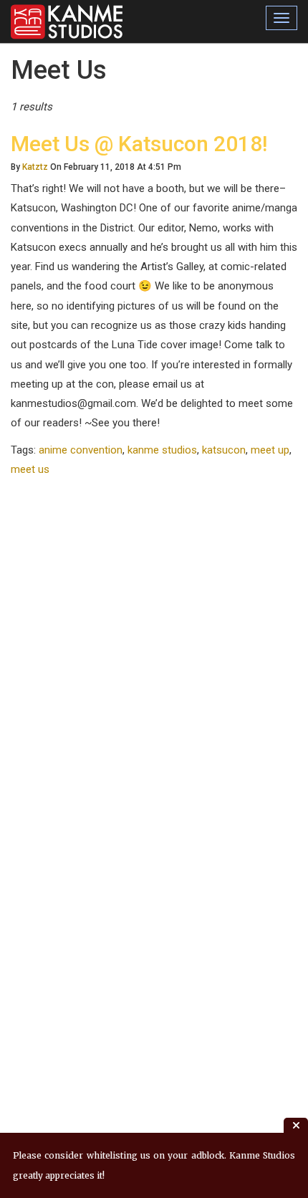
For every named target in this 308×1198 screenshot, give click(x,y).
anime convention (80, 450)
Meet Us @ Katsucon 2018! (139, 143)
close (296, 1125)
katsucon (224, 450)
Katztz (35, 167)
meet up (270, 450)
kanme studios (162, 450)
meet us (30, 469)
